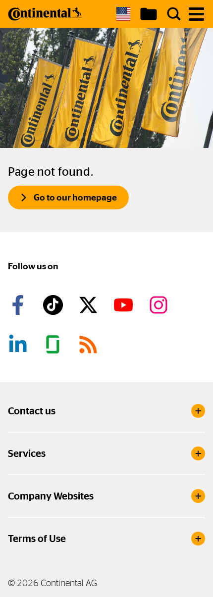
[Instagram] (160, 305)
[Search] (174, 14)
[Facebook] (19, 305)
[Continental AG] (45, 14)
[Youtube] (124, 305)
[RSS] (89, 344)
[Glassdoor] (54, 344)
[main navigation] (196, 14)
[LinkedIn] (19, 344)
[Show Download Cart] (148, 14)
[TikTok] (54, 305)
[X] (89, 305)
